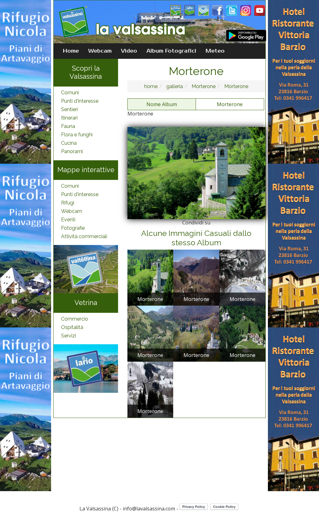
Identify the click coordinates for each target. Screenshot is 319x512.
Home (71, 51)
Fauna (68, 126)
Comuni (70, 93)
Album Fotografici (171, 51)
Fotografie (73, 228)
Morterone (203, 86)
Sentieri (69, 109)
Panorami (72, 151)
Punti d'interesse (79, 101)
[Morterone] (150, 277)
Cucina (69, 143)
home (151, 86)
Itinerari (69, 118)
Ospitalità (72, 327)
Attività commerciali (84, 236)
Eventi (68, 220)
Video (129, 51)
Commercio (74, 319)
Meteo (215, 51)
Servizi (68, 336)
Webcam (100, 51)
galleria (174, 86)
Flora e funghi (77, 135)
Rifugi (67, 203)
